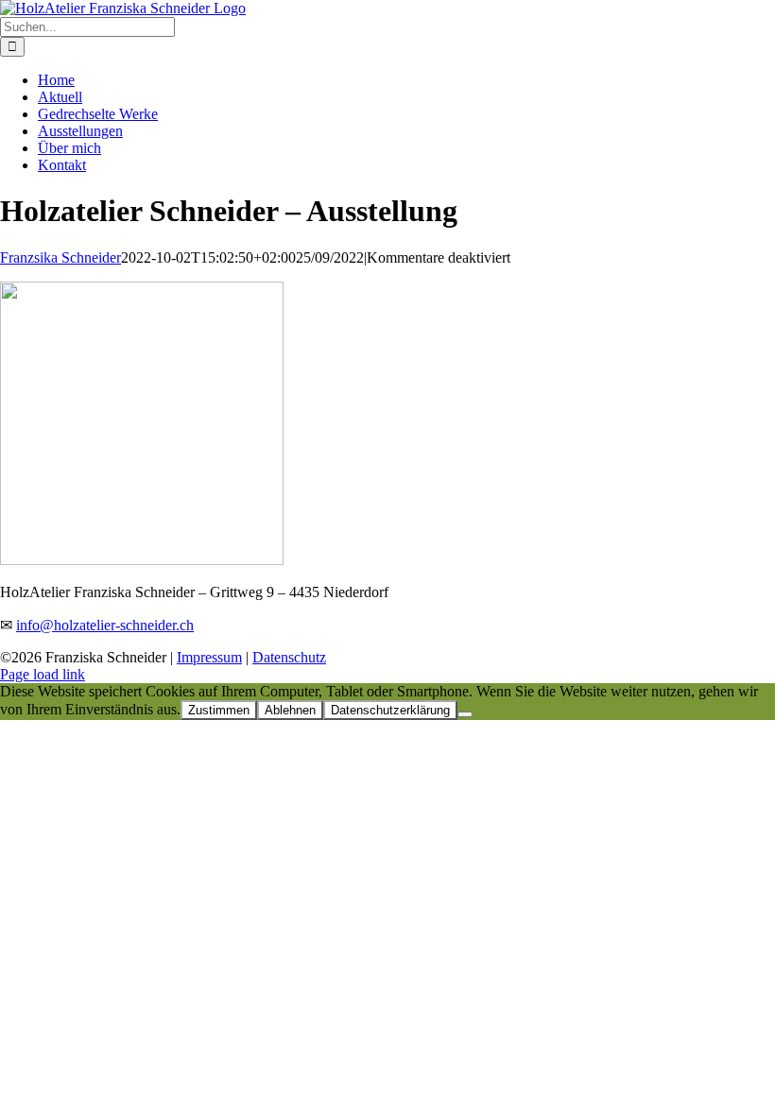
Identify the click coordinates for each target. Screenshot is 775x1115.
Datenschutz (289, 657)
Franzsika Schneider (60, 257)
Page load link (42, 674)
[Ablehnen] (465, 714)
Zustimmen (219, 710)
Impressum (209, 657)
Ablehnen (290, 710)
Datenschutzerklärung (390, 710)
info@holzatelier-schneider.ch (105, 625)
